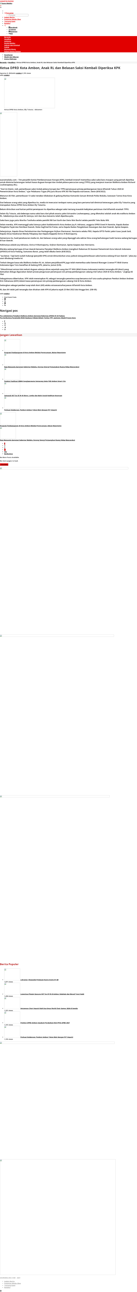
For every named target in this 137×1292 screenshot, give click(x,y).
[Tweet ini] (5, 323)
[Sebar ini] (4, 321)
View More (4, 464)
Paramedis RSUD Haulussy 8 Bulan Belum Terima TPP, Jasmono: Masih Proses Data (38, 318)
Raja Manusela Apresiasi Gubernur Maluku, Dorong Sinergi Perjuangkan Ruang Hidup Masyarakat (41, 367)
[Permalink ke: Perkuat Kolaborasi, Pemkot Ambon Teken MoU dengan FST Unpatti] (12, 408)
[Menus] (0, 5)
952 (5, 452)
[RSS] (5, 305)
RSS (11, 34)
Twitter (13, 29)
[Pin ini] (5, 325)
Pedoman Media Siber (12, 1283)
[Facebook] (5, 299)
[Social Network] (5, 25)
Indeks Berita (9, 1281)
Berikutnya (8, 454)
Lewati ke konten (7, 1)
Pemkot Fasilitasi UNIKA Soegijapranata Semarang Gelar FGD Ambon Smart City (35, 381)
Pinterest (13, 32)
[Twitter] (5, 301)
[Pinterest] (5, 303)
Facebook (13, 27)
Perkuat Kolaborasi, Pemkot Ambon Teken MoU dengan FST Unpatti (30, 410)
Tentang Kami (9, 1285)
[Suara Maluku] (6, 3)
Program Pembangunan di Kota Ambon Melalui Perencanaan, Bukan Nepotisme (35, 353)
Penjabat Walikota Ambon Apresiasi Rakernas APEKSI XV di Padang (32, 316)
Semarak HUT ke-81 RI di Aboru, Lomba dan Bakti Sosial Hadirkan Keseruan (33, 396)
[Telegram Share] (5, 327)
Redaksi (7, 1287)
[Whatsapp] (5, 329)
